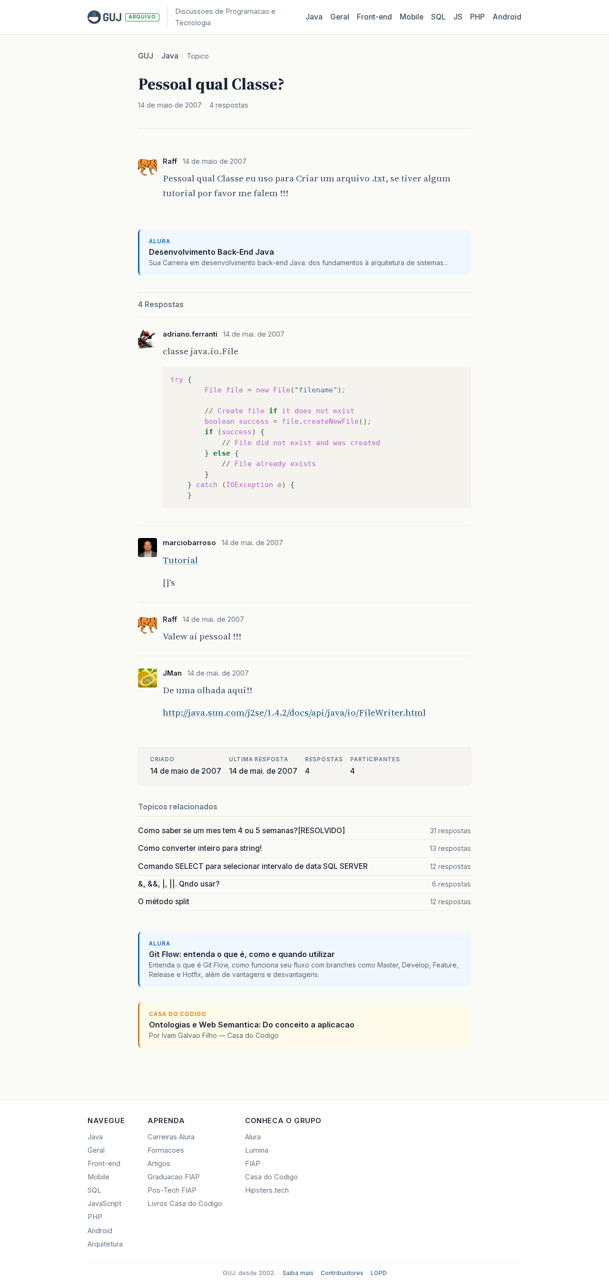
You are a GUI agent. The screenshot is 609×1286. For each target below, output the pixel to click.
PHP (477, 16)
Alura (253, 1137)
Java (314, 16)
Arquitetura (105, 1244)
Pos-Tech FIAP (171, 1190)
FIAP (252, 1163)
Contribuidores (342, 1272)
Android (506, 16)
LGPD (379, 1272)
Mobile (411, 16)
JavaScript (104, 1203)
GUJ (145, 55)
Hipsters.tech (267, 1190)
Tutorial (180, 560)
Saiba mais (298, 1272)
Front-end (104, 1163)
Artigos (158, 1163)
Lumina (256, 1150)
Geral (339, 16)
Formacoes (165, 1150)
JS (457, 16)
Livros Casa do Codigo (184, 1203)
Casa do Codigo (271, 1177)
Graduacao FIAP (173, 1177)
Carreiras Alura (171, 1137)
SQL (438, 16)
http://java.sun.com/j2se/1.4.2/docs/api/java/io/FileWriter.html (294, 712)
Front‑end (374, 16)
